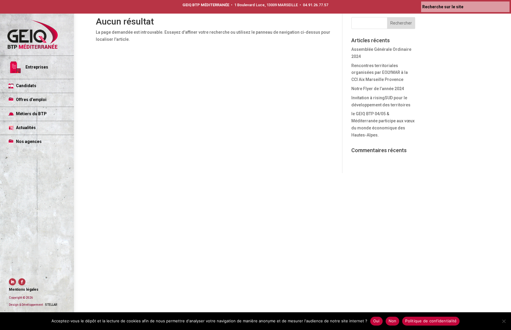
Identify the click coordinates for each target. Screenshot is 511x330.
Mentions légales (23, 289)
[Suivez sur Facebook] (21, 281)
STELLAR (51, 304)
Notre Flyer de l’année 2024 (377, 88)
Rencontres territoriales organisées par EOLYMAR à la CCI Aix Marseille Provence (379, 72)
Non (393, 320)
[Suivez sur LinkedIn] (12, 281)
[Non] (504, 321)
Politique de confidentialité (431, 320)
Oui (376, 320)
